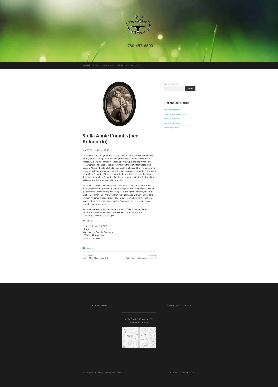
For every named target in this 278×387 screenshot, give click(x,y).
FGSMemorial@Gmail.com (178, 305)
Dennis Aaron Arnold (172, 110)
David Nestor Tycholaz (172, 123)
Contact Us (136, 65)
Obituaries (122, 65)
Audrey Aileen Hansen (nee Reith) (96, 256)
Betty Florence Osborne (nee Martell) (141, 256)
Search (190, 88)
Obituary (89, 248)
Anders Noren (184, 372)
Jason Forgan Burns (171, 128)
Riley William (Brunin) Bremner (176, 114)
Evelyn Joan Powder (172, 119)
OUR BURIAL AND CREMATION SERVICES (98, 65)
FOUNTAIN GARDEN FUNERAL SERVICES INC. (106, 372)
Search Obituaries (171, 84)
